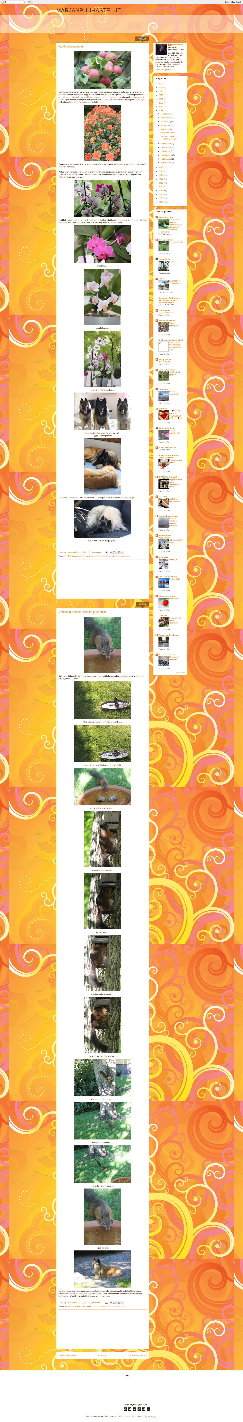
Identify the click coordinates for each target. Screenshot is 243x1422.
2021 (161, 99)
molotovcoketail (129, 1416)
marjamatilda (177, 45)
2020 (161, 103)
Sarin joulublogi (166, 428)
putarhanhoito (114, 556)
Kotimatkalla (164, 310)
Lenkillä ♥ (173, 560)
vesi (123, 1306)
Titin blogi (163, 389)
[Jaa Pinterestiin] (122, 552)
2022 (161, 95)
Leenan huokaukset (168, 516)
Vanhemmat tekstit (137, 1355)
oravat (94, 1306)
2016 (161, 171)
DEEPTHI (162, 409)
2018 (161, 110)
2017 (161, 167)
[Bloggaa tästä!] (114, 552)
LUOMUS (162, 615)
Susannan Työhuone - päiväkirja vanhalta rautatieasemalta (169, 300)
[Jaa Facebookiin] (119, 552)
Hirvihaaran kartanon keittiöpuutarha (168, 456)
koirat (83, 1306)
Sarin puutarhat (165, 217)
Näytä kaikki (180, 672)
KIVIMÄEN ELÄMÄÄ (167, 477)
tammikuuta (166, 163)
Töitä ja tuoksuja (166, 370)
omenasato (95, 556)
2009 (161, 198)
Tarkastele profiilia (164, 70)
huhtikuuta (166, 151)
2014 (161, 179)
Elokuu (172, 261)
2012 (161, 187)
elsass (161, 279)
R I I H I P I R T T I (166, 655)
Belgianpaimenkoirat (76, 556)
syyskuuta (165, 125)
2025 (161, 84)
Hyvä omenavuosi (70, 46)
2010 (161, 194)
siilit (118, 1306)
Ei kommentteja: (95, 552)
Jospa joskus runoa (166, 313)
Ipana (77, 1306)
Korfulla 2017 (174, 579)
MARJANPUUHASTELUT (88, 10)
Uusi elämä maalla (167, 447)
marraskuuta (167, 118)
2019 (161, 107)
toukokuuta (166, 147)
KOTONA (162, 496)
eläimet (71, 1306)
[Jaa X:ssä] (116, 552)
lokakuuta (165, 121)
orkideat (105, 556)
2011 (161, 190)
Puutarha (112, 1306)
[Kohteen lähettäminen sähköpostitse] (111, 552)
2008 (161, 202)
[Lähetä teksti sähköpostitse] (106, 552)
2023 (161, 91)
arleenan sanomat (167, 596)
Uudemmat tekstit (67, 1355)
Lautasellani (174, 598)
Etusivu (102, 1355)
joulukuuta (166, 114)
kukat (88, 556)
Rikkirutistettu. (164, 362)
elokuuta (165, 129)
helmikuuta (166, 159)
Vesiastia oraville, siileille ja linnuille (82, 612)
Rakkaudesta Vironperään (164, 536)
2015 (161, 175)
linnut (88, 1306)
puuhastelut (126, 556)
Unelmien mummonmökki (170, 340)
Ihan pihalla (164, 259)
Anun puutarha (165, 240)
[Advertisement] (65, 24)
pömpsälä (163, 557)
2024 (161, 87)
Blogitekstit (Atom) (105, 1363)
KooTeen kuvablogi (167, 577)
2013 (161, 183)
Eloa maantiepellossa (168, 635)
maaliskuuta (166, 155)
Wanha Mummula (166, 320)
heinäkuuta (166, 143)
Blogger (153, 1416)
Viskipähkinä (164, 359)
